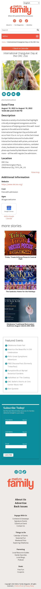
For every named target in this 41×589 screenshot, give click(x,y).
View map (35, 172)
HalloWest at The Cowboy (19, 377)
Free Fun (21, 569)
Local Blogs (20, 557)
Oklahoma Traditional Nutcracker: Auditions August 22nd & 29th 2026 (20, 325)
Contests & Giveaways (21, 519)
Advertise (29, 25)
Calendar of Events (21, 535)
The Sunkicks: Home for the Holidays (20, 291)
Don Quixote (13, 388)
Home (4, 42)
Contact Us (21, 526)
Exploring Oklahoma (20, 543)
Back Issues (21, 506)
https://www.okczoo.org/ (12, 184)
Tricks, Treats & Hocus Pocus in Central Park (20, 258)
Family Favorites (21, 555)
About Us (9, 25)
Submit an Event (21, 523)
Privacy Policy (29, 586)
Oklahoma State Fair (16, 345)
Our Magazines (19, 25)
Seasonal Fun (21, 538)
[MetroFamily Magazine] (20, 10)
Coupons (20, 572)
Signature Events (20, 521)
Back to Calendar (21, 48)
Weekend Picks (20, 540)
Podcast (21, 560)
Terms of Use (19, 586)
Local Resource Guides (20, 552)
